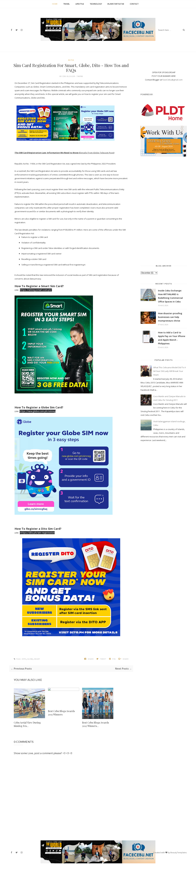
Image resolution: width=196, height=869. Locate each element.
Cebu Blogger (68, 76)
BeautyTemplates (178, 852)
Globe (30, 659)
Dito (71, 60)
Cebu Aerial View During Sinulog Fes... (27, 724)
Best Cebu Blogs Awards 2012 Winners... (95, 724)
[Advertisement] (164, 210)
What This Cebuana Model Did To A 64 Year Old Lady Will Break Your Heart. (169, 371)
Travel (66, 4)
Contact (134, 4)
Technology (96, 4)
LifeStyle (79, 4)
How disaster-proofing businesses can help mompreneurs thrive (170, 317)
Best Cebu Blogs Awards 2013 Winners (61, 712)
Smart (37, 659)
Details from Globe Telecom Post (97, 152)
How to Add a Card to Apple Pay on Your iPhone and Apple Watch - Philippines (171, 338)
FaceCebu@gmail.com (172, 79)
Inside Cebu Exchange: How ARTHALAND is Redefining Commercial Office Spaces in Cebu (170, 296)
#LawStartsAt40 (115, 4)
